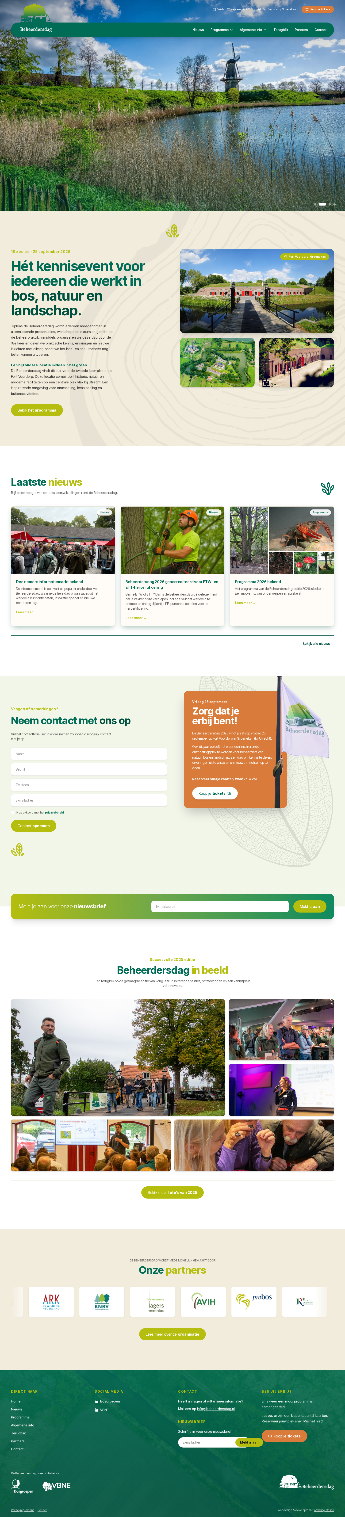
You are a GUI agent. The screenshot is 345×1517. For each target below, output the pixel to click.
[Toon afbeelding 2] (320, 204)
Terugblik (280, 30)
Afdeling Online (324, 1510)
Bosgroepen (110, 1401)
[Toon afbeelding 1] (315, 204)
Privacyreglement (22, 1510)
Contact (320, 30)
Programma (220, 30)
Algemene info (251, 30)
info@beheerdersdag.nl (216, 1408)
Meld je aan (249, 1442)
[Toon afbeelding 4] (332, 204)
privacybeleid (54, 812)
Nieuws (198, 30)
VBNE (104, 1410)
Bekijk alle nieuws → (318, 644)
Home (16, 1401)
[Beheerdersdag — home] (36, 13)
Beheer (42, 1510)
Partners (301, 30)
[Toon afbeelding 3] (324, 204)
